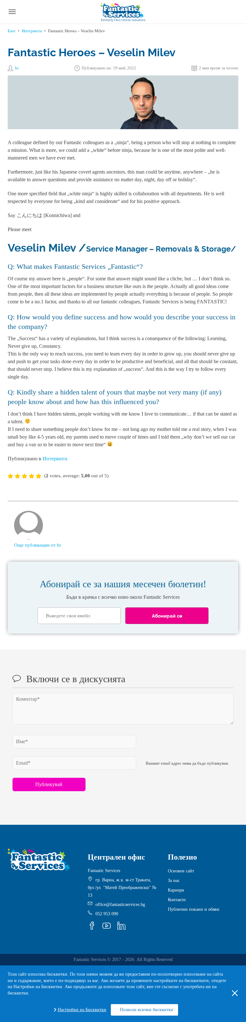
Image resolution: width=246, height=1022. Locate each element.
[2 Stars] (17, 476)
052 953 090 (106, 913)
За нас (174, 880)
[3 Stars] (24, 476)
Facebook (92, 926)
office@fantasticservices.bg (120, 904)
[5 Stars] (38, 476)
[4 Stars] (31, 476)
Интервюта (32, 30)
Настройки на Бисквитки (82, 1009)
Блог (12, 30)
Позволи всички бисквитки (146, 1009)
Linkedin (121, 926)
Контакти (177, 899)
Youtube (106, 926)
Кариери (176, 890)
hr (17, 68)
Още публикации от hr (37, 545)
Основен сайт (181, 871)
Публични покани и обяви (193, 909)
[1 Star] (10, 476)
